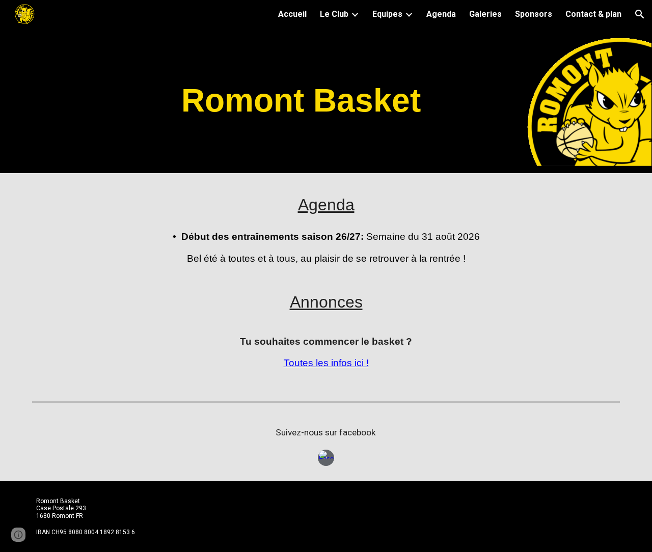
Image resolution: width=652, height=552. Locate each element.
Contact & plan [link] (593, 14)
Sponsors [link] (533, 14)
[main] (300, 100)
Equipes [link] (387, 14)
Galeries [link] (485, 14)
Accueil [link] (292, 14)
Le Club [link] (334, 14)
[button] (640, 14)
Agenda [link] (441, 14)
